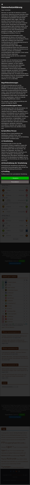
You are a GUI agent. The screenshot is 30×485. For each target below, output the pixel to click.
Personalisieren (15, 181)
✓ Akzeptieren (15, 178)
